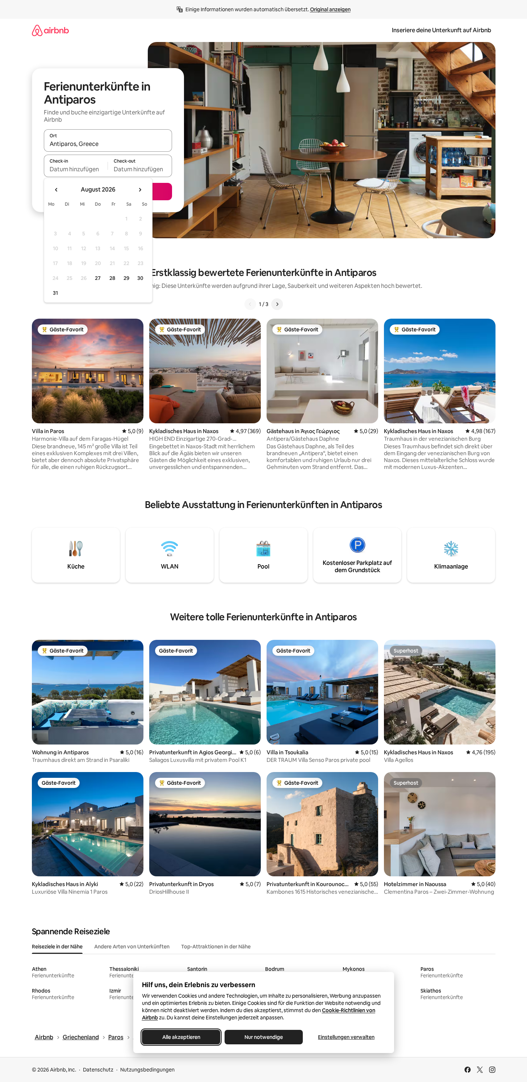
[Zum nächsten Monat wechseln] (140, 190)
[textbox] (76, 169)
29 (126, 278)
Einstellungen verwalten (346, 1037)
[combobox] (108, 143)
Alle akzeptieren (181, 1037)
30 (140, 278)
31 (55, 293)
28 (112, 278)
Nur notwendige (263, 1037)
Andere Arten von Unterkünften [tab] (132, 946)
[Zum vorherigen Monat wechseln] (56, 190)
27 (98, 278)
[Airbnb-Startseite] (50, 30)
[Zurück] (250, 304)
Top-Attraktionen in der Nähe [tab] (216, 946)
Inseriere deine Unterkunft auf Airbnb (441, 30)
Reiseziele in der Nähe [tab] (57, 946)
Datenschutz (98, 1069)
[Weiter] (277, 304)
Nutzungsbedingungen (147, 1069)
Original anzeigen (330, 9)
